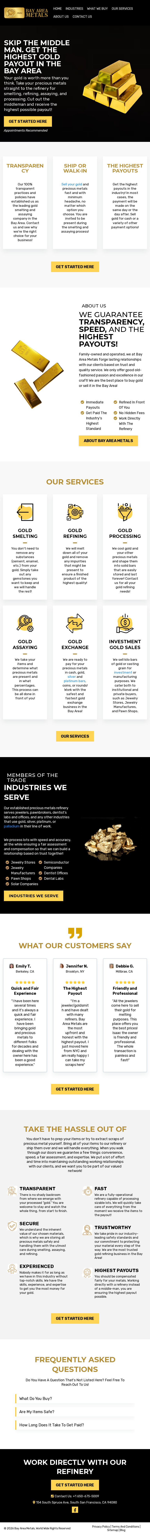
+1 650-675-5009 (86, 1496)
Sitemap (112, 1530)
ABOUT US (61, 16)
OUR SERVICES (122, 8)
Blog (122, 1530)
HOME (57, 8)
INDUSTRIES (74, 8)
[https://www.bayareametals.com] (26, 12)
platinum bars (74, 681)
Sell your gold (72, 184)
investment (123, 672)
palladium (12, 826)
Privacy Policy (101, 1526)
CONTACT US (82, 16)
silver (72, 677)
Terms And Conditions (125, 1526)
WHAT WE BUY (97, 8)
